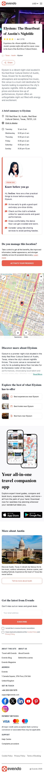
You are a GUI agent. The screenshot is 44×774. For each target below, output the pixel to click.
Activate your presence (22, 263)
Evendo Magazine (9, 662)
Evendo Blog (7, 658)
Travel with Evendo (9, 653)
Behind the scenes (25, 658)
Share (10, 63)
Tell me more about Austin (22, 581)
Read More (37, 374)
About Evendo (23, 653)
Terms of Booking (34, 756)
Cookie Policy (32, 632)
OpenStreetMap (7, 274)
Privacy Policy (10, 634)
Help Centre (6, 739)
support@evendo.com (10, 695)
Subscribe (22, 622)
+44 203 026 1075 (9, 690)
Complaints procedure (10, 744)
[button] (22, 303)
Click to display (11, 123)
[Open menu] (41, 3)
